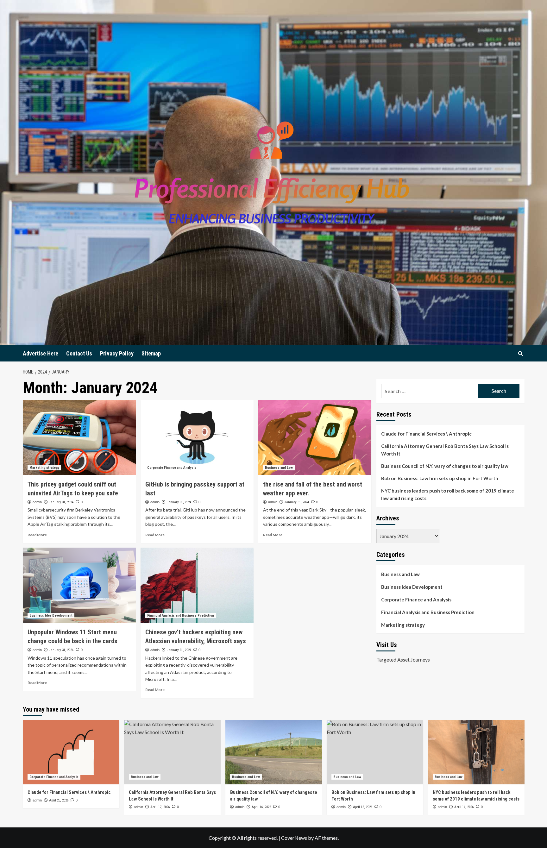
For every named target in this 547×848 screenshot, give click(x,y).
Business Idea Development (50, 615)
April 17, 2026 (160, 807)
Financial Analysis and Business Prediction (180, 615)
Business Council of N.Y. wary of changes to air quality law (444, 466)
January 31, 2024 (61, 502)
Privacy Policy (117, 353)
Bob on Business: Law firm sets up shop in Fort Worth (439, 478)
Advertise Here (40, 353)
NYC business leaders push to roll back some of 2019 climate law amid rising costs (447, 494)
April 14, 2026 (464, 807)
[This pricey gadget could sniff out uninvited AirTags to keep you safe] (79, 437)
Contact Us (79, 353)
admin (37, 502)
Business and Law (279, 468)
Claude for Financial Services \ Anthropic (426, 434)
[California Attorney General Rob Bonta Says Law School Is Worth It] (172, 752)
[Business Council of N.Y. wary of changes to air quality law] (273, 752)
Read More (37, 534)
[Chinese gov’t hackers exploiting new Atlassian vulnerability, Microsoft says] (197, 585)
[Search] (521, 353)
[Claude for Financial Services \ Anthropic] (71, 752)
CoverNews (294, 838)
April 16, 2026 (261, 807)
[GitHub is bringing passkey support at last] (197, 437)
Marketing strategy (44, 468)
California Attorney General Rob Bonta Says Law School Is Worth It (445, 449)
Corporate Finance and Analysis (171, 468)
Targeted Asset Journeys (403, 659)
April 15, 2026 (362, 807)
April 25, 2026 (58, 800)
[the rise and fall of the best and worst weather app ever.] (314, 437)
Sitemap (151, 353)
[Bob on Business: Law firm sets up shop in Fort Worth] (375, 752)
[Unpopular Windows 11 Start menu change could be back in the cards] (79, 585)
